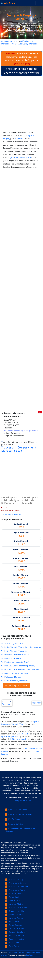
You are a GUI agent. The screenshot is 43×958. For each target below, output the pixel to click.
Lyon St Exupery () (9, 736)
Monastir (18, 138)
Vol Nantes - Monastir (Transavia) (15, 673)
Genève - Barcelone (16, 932)
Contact (29, 955)
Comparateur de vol (9, 41)
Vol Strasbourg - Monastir (12, 643)
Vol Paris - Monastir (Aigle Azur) (14, 680)
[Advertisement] (21, 102)
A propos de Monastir (12, 514)
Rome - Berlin (14, 897)
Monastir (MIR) (23, 734)
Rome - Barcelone (15, 925)
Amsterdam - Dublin (17, 883)
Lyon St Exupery (16, 157)
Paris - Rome (13, 942)
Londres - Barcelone (16, 928)
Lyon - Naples (14, 900)
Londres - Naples (15, 918)
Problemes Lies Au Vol (17, 809)
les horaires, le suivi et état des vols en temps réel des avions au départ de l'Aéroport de (21, 58)
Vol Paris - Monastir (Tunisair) (13, 647)
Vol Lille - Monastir (33, 647)
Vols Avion (9, 3)
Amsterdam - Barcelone (18, 907)
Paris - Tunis (13, 946)
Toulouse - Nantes (16, 939)
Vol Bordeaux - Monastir (11, 658)
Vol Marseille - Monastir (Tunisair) (15, 654)
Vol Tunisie (24, 41)
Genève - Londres (15, 914)
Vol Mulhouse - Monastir (11, 677)
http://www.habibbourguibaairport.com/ (21, 430)
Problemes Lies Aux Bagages (20, 814)
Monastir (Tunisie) (18, 724)
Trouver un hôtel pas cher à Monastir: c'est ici (18, 449)
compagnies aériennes (21, 800)
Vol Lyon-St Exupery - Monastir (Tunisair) (18, 666)
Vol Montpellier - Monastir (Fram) (15, 662)
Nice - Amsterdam (16, 935)
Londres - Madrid (15, 904)
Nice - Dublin (13, 921)
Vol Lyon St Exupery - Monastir (24, 44)
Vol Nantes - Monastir (30, 669)
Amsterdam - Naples (17, 879)
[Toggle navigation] (39, 3)
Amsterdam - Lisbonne (18, 886)
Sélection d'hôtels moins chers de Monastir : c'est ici (21, 71)
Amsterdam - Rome (16, 890)
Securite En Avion (15, 824)
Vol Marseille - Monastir (11, 669)
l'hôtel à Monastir (18, 739)
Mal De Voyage (14, 819)
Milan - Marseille (15, 893)
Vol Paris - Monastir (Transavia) (14, 651)
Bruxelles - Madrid (16, 911)
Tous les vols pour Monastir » (16, 686)
